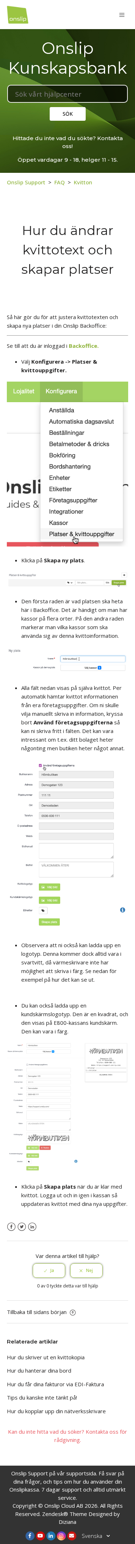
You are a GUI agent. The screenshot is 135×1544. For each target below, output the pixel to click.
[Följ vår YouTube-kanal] (40, 1535)
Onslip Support (26, 182)
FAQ (59, 182)
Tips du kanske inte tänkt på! (42, 1397)
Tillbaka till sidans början (37, 1311)
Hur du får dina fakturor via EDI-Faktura (55, 1384)
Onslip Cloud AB (63, 1505)
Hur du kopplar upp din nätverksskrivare (56, 1411)
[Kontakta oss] (71, 1535)
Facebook (11, 1226)
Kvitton (83, 182)
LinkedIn (32, 1226)
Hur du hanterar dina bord (39, 1370)
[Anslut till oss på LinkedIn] (50, 1535)
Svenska (93, 1535)
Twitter (21, 1226)
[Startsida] (17, 13)
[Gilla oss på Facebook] (30, 1535)
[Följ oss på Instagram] (61, 1535)
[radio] (49, 1270)
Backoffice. (84, 345)
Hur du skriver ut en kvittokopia (46, 1357)
